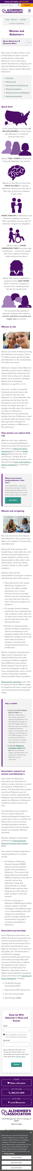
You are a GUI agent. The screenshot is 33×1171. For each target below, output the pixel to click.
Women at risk (11, 82)
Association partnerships (14, 96)
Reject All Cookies (16, 1162)
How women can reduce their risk (17, 85)
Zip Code (6, 1040)
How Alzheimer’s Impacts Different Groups (23, 19)
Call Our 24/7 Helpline (11, 1)
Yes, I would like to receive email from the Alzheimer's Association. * (17, 1036)
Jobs (5, 1130)
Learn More (13, 500)
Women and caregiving (13, 89)
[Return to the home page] (12, 11)
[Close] (31, 1132)
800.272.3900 (24, 1)
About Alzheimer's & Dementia (14, 19)
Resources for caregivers (11, 682)
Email (5, 1026)
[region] (16, 1150)
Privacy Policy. (9, 1153)
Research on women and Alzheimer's (18, 92)
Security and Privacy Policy (18, 1130)
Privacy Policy (20, 1056)
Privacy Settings (17, 1157)
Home (7, 19)
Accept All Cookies (16, 1168)
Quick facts (9, 78)
